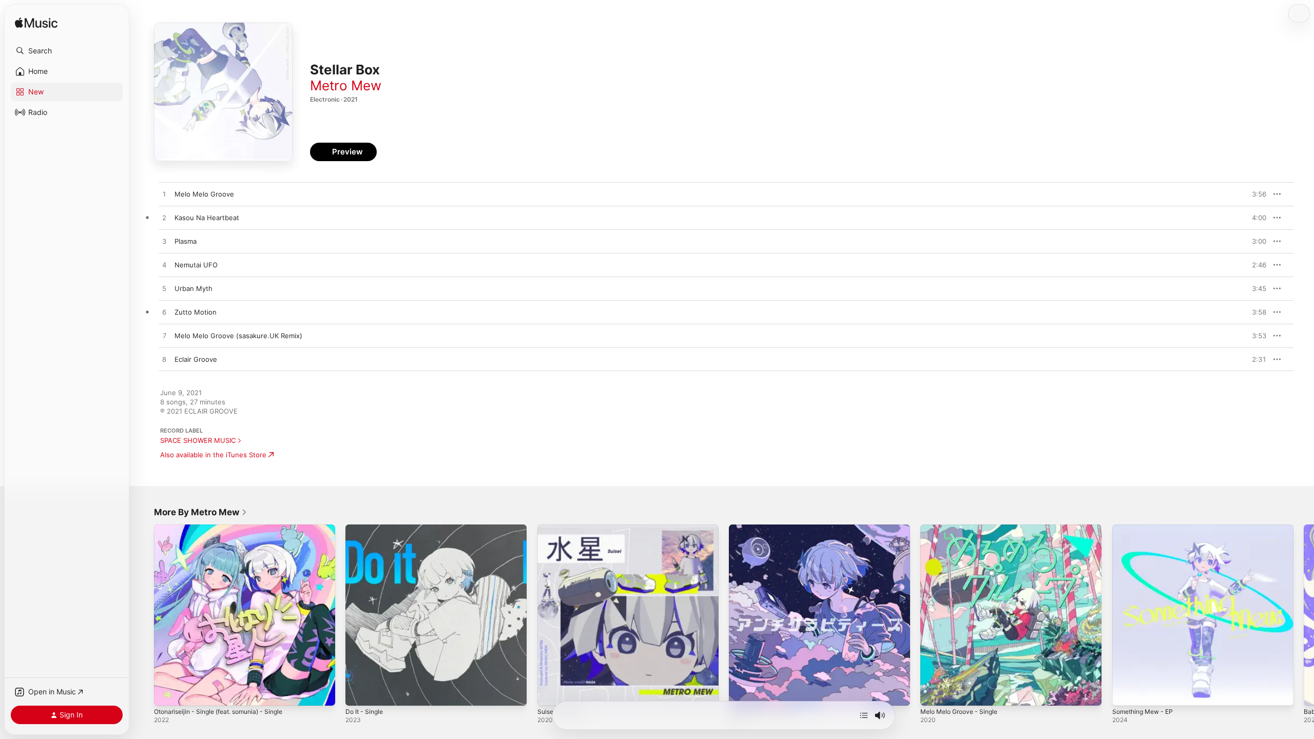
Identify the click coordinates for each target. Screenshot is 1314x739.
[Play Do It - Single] (358, 693)
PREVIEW (1255, 194)
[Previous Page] (144, 615)
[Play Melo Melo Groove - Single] (933, 693)
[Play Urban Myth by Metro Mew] (164, 289)
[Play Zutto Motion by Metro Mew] (164, 312)
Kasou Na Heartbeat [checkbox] (207, 217)
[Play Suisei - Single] (550, 693)
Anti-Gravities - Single (764, 528)
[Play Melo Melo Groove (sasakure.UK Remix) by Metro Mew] (164, 336)
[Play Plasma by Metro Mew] (164, 241)
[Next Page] (1304, 615)
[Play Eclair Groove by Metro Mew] (164, 359)
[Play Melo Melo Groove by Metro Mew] (164, 194)
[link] (200, 512)
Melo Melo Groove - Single (963, 528)
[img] (36, 23)
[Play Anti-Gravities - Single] (741, 693)
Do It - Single (366, 528)
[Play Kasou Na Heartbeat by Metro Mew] (164, 218)
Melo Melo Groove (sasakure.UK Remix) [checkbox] (238, 336)
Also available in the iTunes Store (213, 455)
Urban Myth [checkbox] (193, 288)
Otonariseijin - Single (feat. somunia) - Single (226, 528)
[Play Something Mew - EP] (1125, 693)
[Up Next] (864, 715)
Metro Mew (345, 85)
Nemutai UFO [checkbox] (196, 265)
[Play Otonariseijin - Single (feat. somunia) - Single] (167, 693)
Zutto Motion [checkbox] (196, 312)
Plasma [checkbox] (186, 241)
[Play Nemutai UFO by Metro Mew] (164, 265)
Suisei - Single (560, 528)
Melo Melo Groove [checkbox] (204, 194)
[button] (66, 51)
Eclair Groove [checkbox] (196, 359)
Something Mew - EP (1146, 528)
